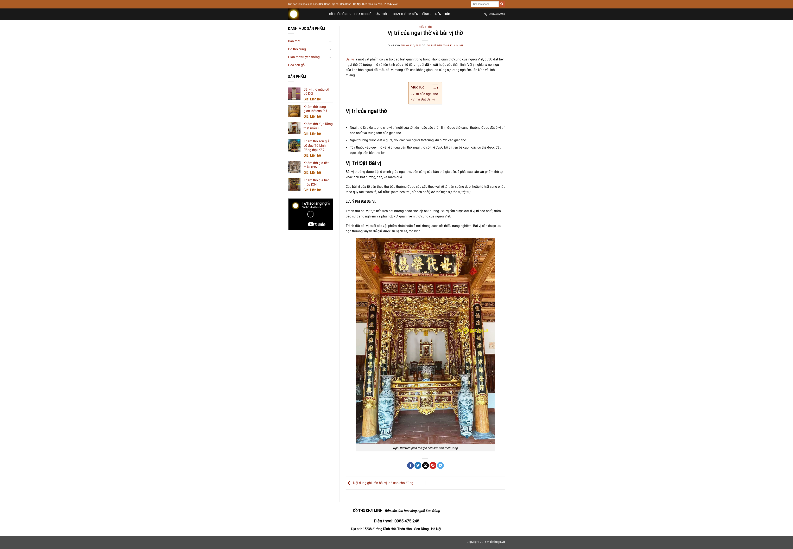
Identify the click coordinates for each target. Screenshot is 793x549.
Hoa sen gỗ (363, 14)
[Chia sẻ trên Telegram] (440, 465)
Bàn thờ (381, 14)
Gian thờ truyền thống (411, 14)
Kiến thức (442, 14)
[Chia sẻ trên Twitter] (417, 465)
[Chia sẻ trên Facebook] (410, 465)
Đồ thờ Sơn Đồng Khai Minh (445, 45)
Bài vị (350, 59)
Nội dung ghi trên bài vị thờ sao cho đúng (382, 483)
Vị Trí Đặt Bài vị (423, 99)
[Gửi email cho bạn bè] (425, 465)
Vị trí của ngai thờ (425, 94)
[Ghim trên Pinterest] (433, 465)
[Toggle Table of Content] (433, 87)
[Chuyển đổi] (330, 41)
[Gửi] (502, 4)
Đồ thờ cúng (339, 14)
